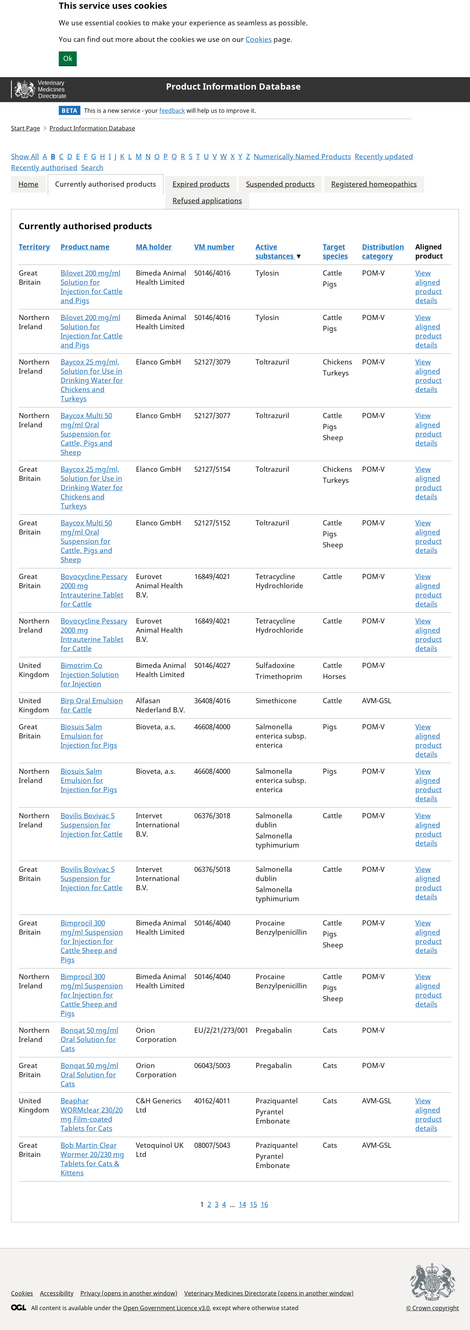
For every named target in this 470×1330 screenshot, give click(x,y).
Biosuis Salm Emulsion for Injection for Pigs (89, 736)
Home (28, 184)
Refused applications (207, 200)
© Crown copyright (432, 1308)
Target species (335, 251)
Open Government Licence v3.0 (166, 1308)
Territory (34, 247)
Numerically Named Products (302, 156)
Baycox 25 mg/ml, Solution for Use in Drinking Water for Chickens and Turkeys (92, 380)
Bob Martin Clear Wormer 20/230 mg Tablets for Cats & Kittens (92, 1159)
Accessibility (56, 1293)
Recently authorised (44, 167)
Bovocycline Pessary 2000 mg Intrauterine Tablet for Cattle (94, 590)
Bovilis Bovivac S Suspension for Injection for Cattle (92, 825)
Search (92, 167)
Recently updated (384, 156)
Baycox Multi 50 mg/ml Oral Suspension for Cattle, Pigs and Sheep (86, 434)
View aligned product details (428, 286)
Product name (85, 247)
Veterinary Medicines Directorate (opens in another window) (269, 1293)
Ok (67, 58)
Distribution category (383, 251)
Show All (25, 156)
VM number (214, 247)
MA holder (154, 247)
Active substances (275, 251)
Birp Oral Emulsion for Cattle (92, 705)
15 (253, 1204)
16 (264, 1204)
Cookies (259, 39)
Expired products (201, 184)
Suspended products (280, 184)
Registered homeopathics (374, 184)
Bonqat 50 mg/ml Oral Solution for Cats (89, 1039)
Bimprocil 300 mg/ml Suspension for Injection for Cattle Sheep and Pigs (92, 941)
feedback (172, 111)
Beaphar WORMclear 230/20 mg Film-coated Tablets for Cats (92, 1114)
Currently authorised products (105, 184)
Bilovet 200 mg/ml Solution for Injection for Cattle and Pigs (92, 286)
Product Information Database (233, 86)
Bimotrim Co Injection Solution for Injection (90, 675)
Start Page (25, 128)
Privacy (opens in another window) (128, 1293)
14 (242, 1204)
